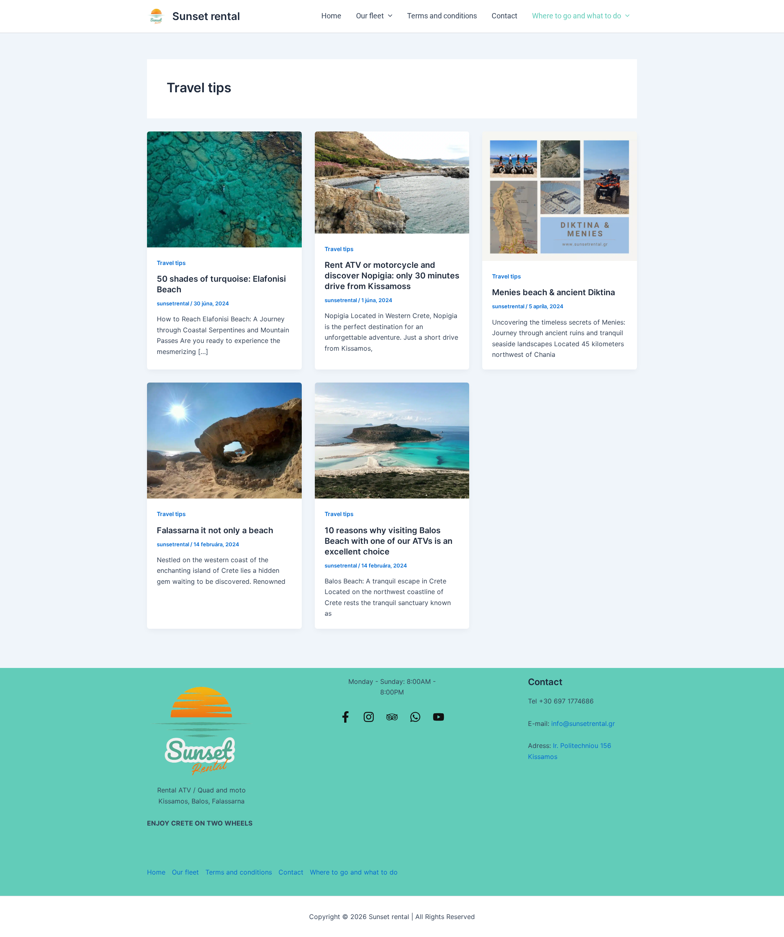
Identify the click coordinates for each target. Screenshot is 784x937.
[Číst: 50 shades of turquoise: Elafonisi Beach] (224, 189)
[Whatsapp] (415, 717)
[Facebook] (345, 717)
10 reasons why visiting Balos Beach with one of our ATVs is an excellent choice (388, 540)
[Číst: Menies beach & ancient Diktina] (559, 195)
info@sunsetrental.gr (583, 723)
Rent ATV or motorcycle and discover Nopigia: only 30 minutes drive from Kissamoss (392, 275)
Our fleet (370, 15)
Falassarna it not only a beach (215, 530)
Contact (504, 15)
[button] (388, 15)
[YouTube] (438, 717)
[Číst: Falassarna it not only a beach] (224, 440)
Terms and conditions (442, 15)
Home (331, 15)
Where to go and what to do (576, 15)
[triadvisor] (392, 717)
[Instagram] (368, 717)
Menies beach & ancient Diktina (553, 292)
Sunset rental (206, 16)
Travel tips (171, 262)
